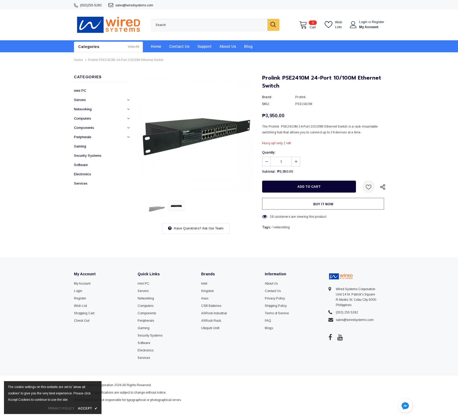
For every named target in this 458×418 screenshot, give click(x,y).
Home (78, 60)
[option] (196, 134)
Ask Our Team (212, 228)
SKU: (266, 104)
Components (84, 128)
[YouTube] (340, 337)
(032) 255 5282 (347, 312)
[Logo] (108, 25)
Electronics (82, 174)
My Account (368, 27)
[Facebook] (330, 337)
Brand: (267, 97)
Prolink (300, 97)
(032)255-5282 (91, 5)
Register (378, 22)
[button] (405, 406)
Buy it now (323, 204)
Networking (83, 109)
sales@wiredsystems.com (134, 5)
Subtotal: (269, 171)
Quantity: (269, 152)
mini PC (80, 91)
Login (363, 22)
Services (80, 183)
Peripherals (82, 137)
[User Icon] (353, 24)
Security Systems (88, 156)
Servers (80, 100)
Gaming (80, 146)
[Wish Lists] (369, 187)
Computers (82, 118)
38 (272, 217)
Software (81, 165)
